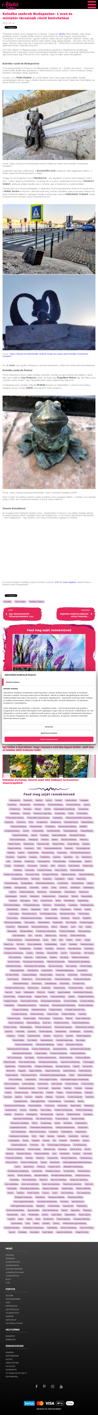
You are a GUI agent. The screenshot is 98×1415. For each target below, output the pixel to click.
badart (88, 861)
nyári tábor (56, 1215)
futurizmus (36, 983)
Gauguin (88, 1092)
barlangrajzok (47, 1114)
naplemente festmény (19, 1136)
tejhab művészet (61, 1023)
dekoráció (34, 896)
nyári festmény (86, 1228)
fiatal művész (85, 1071)
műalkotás (15, 813)
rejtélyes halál (25, 1066)
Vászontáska (44, 922)
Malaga (49, 1097)
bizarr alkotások (83, 1018)
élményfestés (36, 826)
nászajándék (55, 892)
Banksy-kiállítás (83, 1188)
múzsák (86, 844)
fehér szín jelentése (50, 1184)
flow (42, 1136)
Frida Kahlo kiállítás (15, 818)
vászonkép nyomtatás (29, 1188)
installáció (54, 1162)
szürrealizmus (19, 935)
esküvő (13, 892)
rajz (8, 861)
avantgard (59, 879)
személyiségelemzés (65, 970)
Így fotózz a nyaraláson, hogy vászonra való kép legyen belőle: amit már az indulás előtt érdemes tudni (48, 748)
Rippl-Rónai (76, 1106)
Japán (29, 1219)
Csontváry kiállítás (14, 1158)
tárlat (17, 1167)
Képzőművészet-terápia (31, 918)
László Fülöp (9, 997)
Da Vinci (20, 944)
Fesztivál (10, 927)
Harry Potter (11, 1162)
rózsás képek (40, 1053)
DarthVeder (69, 901)
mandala (89, 1097)
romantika (9, 1005)
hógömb (35, 1140)
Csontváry (29, 848)
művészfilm (52, 953)
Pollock (50, 1092)
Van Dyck (64, 957)
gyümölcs (68, 857)
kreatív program (75, 1097)
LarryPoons (63, 883)
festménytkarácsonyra (80, 853)
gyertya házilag (55, 966)
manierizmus (59, 988)
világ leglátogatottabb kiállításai (77, 1162)
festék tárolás (72, 1084)
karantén (46, 988)
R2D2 (58, 901)
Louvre (46, 1193)
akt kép (85, 1136)
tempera (10, 1036)
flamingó (87, 1210)
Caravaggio (88, 1062)
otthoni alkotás (68, 1014)
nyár (73, 927)
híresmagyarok (83, 848)
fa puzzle (60, 1097)
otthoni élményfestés (65, 1127)
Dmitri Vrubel (14, 844)
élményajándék (17, 970)
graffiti (69, 1036)
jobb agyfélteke (38, 1101)
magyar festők (25, 997)
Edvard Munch (66, 1058)
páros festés (75, 1149)
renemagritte (43, 861)
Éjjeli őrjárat (84, 1215)
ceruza (23, 1110)
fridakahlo (45, 857)
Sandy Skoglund (83, 1036)
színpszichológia (33, 940)
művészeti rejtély (77, 835)
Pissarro (41, 1167)
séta (31, 822)
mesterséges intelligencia (59, 1145)
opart (70, 879)
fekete (69, 940)
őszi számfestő (83, 1193)
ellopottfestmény (20, 835)
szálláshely (52, 1228)
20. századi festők (44, 1119)
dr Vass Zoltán (12, 975)
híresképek (19, 866)
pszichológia (11, 896)
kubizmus (47, 879)
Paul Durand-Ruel (29, 1075)
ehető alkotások (84, 1075)
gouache (31, 1031)
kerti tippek (71, 922)
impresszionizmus (18, 826)
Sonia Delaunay (77, 870)
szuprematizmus (58, 997)
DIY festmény (15, 957)
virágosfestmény (12, 831)
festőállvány (25, 949)
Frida (71, 813)
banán (43, 1162)
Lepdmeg (73, 905)
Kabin (88, 927)
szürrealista (74, 866)
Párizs (10, 1193)
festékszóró (75, 1031)
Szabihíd (86, 918)
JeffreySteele (77, 883)
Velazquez (33, 840)
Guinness (65, 918)
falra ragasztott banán (23, 1202)
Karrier (10, 1316)
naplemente (81, 1132)
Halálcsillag (83, 901)
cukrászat (44, 1005)
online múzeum (37, 1014)
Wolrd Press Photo (37, 1132)
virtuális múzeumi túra (75, 1010)
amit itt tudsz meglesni (65, 582)
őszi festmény (67, 1193)
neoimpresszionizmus (48, 1062)
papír (21, 1219)
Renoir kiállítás (24, 1175)
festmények (39, 805)
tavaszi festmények (23, 1045)
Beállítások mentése (49, 733)
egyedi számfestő (64, 1232)
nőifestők (30, 870)
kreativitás (60, 813)
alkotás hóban (46, 975)
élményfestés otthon (84, 1027)
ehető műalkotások (81, 1023)
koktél (64, 1210)
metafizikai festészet (83, 992)
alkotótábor (70, 1215)
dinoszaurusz (86, 1158)
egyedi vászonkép (50, 1188)
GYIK (8, 1283)
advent (46, 1140)
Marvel (75, 896)
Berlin (87, 1149)
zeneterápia (12, 918)
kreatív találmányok (41, 1049)
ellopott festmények (63, 1110)
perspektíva (42, 822)
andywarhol (33, 853)
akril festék (57, 1084)
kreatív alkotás (87, 1001)
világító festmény (85, 997)
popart (21, 853)
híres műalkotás (34, 944)
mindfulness (70, 892)
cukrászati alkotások (45, 1045)
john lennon (41, 957)
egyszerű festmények (70, 1062)
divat (60, 1045)
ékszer (56, 1223)
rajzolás (82, 1014)
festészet (28, 800)
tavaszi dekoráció (69, 1158)
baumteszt (86, 857)
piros (46, 940)
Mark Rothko (18, 1040)
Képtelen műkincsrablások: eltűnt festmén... (74, 615)
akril (38, 1219)
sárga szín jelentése (78, 1180)
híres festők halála (27, 1062)
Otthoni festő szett (16, 1373)
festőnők (18, 870)
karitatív (10, 857)
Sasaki (51, 992)
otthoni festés (14, 1018)
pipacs (86, 1140)
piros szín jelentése (30, 1184)
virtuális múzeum (19, 1014)
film (35, 901)
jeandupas (75, 888)
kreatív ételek (10, 1027)
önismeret (83, 892)
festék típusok (45, 1031)
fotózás (78, 1088)
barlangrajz (32, 1114)
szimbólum (64, 1154)
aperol (12, 1232)
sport (55, 1193)
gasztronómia (64, 992)
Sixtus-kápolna (63, 1219)
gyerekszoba (33, 1210)
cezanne (33, 857)
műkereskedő (11, 1075)
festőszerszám (87, 944)
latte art (46, 1023)
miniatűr (40, 1158)
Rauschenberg (33, 1023)
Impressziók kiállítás (67, 826)
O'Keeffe (34, 1145)
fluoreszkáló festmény (50, 1001)
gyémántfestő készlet (22, 1053)
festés (49, 800)
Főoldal (10, 1255)
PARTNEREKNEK (13, 1299)
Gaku (72, 1075)
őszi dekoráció (75, 949)
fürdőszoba (33, 1215)
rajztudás (34, 888)
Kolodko (7, 602)
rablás (36, 1223)
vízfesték (20, 1031)
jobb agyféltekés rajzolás (22, 1206)
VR (54, 1140)
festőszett (82, 1127)
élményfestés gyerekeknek (74, 1223)
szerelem (62, 1149)
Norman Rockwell (69, 840)
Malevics (84, 840)
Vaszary (9, 1154)
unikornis (9, 822)
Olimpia (20, 1193)
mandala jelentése (82, 1219)
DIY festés (89, 953)
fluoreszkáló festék (29, 1001)
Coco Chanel (13, 979)
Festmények (12, 1376)
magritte (22, 857)
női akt (38, 935)
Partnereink (12, 1356)
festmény (12, 805)
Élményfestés (13, 1262)
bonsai (8, 1114)
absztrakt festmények (23, 1119)
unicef (63, 953)
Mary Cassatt (61, 870)
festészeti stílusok (82, 979)
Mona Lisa (8, 944)
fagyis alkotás (35, 1071)
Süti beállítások (14, 1323)
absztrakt (81, 879)
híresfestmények (55, 805)
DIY (39, 848)
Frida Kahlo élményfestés (38, 818)
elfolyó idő (87, 866)
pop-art (9, 992)
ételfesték (72, 975)
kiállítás (11, 853)
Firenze (29, 1097)
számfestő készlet (27, 1088)
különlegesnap (87, 905)
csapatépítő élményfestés (41, 1127)
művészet (21, 822)
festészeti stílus (76, 988)
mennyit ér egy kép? (42, 813)
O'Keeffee (58, 1018)
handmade (57, 922)
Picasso (45, 840)
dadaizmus (28, 992)
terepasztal (52, 1158)
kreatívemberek (73, 805)
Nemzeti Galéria (24, 1154)
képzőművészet (71, 822)
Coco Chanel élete (43, 979)
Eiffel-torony (33, 1193)
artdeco (63, 888)
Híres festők (12, 1363)
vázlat (45, 888)
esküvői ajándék (27, 892)
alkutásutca (33, 970)
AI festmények (80, 1145)
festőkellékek (51, 944)
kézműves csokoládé (19, 1123)
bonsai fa (19, 1114)
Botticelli (11, 1071)
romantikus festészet (27, 1005)
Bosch (80, 1101)
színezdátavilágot (12, 905)
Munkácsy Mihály (75, 1197)
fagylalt (22, 1071)
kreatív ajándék (86, 1005)
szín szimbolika (11, 1184)
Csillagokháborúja (31, 905)
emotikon (68, 1123)
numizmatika (53, 1206)
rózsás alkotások (78, 1053)
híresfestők (25, 805)
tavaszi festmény (73, 1092)
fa (77, 857)
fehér (78, 940)
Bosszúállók (87, 896)
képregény (25, 901)
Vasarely (69, 848)
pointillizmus (50, 983)
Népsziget (12, 931)
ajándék (61, 1136)
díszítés (67, 1088)
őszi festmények (19, 1132)
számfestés (10, 1088)
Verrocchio (87, 1066)
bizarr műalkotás (16, 1023)
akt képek (29, 1058)
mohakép (22, 1232)
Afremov (27, 809)
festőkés (73, 944)
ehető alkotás (28, 1084)
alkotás (62, 34)
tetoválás (89, 949)
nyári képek (48, 1232)
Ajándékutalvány (15, 1272)
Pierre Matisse (15, 1079)
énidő (54, 909)
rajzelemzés (47, 970)
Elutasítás (49, 727)
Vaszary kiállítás (42, 1154)
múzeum (7, 1097)
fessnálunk (83, 809)
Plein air (41, 992)
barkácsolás (13, 1215)
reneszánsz (69, 1101)
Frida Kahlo (82, 813)
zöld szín (89, 1184)
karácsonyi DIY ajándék (35, 966)
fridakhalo (50, 826)
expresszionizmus (62, 979)
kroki (54, 888)
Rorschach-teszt (29, 914)
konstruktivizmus (21, 983)
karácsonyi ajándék (63, 1027)
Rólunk (9, 1295)
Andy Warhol (73, 844)
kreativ (59, 800)
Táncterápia (84, 914)
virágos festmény (20, 1010)
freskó (21, 1036)
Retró (54, 927)
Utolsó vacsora (21, 1092)
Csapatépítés (12, 1276)
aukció (76, 1066)
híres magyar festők (48, 1079)
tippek (90, 883)
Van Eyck (35, 879)
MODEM (83, 826)
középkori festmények (73, 1167)
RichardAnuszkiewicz (45, 883)
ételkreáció (43, 1084)
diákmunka (82, 1206)
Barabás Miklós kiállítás (62, 1175)
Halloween (40, 1197)
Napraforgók (9, 1062)
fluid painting (84, 931)
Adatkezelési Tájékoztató (12, 1311)
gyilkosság (10, 1066)
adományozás (48, 853)
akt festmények (14, 1058)
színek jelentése (15, 940)
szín (54, 1154)
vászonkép (12, 1188)
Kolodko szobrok (37, 602)
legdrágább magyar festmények (74, 1079)
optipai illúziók (73, 1114)
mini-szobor (20, 602)
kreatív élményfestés (47, 1058)
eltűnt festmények (84, 1110)
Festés (9, 1359)
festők (47, 809)
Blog (8, 1279)
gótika (71, 997)
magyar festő (41, 997)
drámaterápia (51, 918)
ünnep (25, 1140)
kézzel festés (13, 962)
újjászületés (12, 909)
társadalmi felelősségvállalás (52, 1075)
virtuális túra (78, 983)
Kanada (29, 1158)
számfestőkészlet (19, 1145)
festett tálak (85, 966)
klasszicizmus (84, 1171)
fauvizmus (64, 983)
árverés (26, 813)
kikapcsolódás (26, 931)
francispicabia (59, 861)
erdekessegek (75, 861)
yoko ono (28, 957)
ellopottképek (87, 831)
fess (46, 909)
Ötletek (78, 909)
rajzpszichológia (29, 975)
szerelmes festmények (47, 1202)
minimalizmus (46, 1040)
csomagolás (14, 1140)
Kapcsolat (11, 1320)
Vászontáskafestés (40, 927)
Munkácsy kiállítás (56, 1197)
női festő (87, 1154)
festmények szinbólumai (18, 1171)
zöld (54, 940)
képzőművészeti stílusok (18, 1049)
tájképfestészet (38, 1010)
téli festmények (29, 1180)
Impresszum (11, 1306)
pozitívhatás (71, 800)
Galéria (10, 1352)
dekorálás (56, 1088)
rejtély (30, 953)
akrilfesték (37, 1171)
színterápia (14, 914)
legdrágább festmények (64, 809)
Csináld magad (86, 922)
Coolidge (44, 835)
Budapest (10, 1336)
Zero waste (29, 922)
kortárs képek (34, 1149)
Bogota (39, 1097)
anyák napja (67, 1188)
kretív (26, 831)
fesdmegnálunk (70, 831)
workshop (14, 1180)
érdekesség (46, 1123)
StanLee (13, 901)
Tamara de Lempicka (13, 874)
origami (11, 1219)
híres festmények (17, 840)
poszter (44, 866)
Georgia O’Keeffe (50, 874)
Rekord (76, 918)
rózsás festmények (59, 1053)
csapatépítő (31, 1079)
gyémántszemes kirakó (80, 1049)
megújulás (35, 909)
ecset (63, 944)
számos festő (54, 1167)
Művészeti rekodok (13, 922)
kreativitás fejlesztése (46, 931)
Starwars (47, 905)
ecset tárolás (87, 1084)
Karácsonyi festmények (33, 962)
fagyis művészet (53, 1071)
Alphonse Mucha (68, 874)
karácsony (62, 853)
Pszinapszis (65, 909)
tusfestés (88, 1031)
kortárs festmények (16, 1149)
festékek (38, 949)
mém (18, 992)
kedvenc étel (37, 1092)
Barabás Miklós (41, 1175)
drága (7, 866)
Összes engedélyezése (49, 739)
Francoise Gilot (32, 874)
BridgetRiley (26, 883)
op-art (89, 988)
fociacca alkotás (83, 1058)
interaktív (75, 1140)
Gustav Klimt (58, 844)
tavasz (24, 909)
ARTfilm (40, 953)
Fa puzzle (10, 1366)
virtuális (63, 1140)
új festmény (69, 1171)
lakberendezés (49, 896)
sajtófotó (53, 1132)
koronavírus (33, 988)
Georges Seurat (63, 1066)
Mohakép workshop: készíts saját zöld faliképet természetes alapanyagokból (40, 781)
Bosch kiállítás (35, 1106)
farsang (88, 1088)
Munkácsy (89, 1106)
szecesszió (32, 866)
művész (62, 866)
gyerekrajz (28, 1167)
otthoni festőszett (43, 1027)
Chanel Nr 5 (27, 979)
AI (43, 1145)
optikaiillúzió (87, 822)
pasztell (8, 1031)
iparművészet (78, 1202)
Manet (54, 840)
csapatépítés (81, 1123)
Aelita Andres (69, 1071)
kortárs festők (78, 1119)
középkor (40, 1206)
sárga (87, 940)
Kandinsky (62, 1106)
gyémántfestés (60, 1049)
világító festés (82, 1232)
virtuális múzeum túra (15, 988)
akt (30, 935)
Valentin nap (49, 1149)
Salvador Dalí (43, 844)
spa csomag (71, 966)
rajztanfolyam (55, 1101)
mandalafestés (20, 1101)
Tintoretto (49, 1106)
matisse (56, 857)
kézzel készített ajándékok (63, 1005)
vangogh (84, 800)
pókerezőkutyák (59, 835)
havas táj (60, 975)
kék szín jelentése (58, 1180)
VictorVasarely (11, 883)
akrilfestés (48, 1219)
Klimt (35, 1123)
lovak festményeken (15, 1210)
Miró (34, 1136)
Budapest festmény (23, 1197)
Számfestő (11, 1370)
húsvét (23, 896)
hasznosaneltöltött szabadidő (78, 818)
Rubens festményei (80, 957)
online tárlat (52, 1014)
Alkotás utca (51, 935)
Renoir (11, 1175)
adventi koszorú (82, 1175)
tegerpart (75, 1210)
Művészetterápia (67, 914)
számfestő (73, 1136)
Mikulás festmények (55, 962)
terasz (45, 1215)
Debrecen (11, 1339)
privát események (68, 1228)
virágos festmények (43, 1066)
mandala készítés (12, 1228)
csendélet (88, 1114)
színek (87, 909)
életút (34, 835)
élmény (51, 1136)
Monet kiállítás (14, 848)
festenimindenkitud (53, 848)
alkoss (86, 805)
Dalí (52, 866)
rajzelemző (82, 970)
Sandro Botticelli (78, 935)
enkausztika (61, 1031)
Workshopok (12, 1265)
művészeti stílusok (74, 1045)
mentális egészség (64, 1040)
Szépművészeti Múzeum (15, 1106)
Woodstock (23, 927)
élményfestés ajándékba (79, 962)
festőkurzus (15, 809)
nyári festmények (50, 1210)
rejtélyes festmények (13, 953)
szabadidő (57, 818)
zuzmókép (34, 1232)
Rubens (53, 957)
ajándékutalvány (14, 966)
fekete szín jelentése (72, 1184)
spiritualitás (17, 1223)
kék (61, 940)
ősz (80, 927)
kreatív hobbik (70, 1001)
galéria (18, 1097)
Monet (38, 809)
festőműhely (38, 831)
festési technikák (67, 931)
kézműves (42, 892)
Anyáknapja (60, 905)
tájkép (59, 1092)
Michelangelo (26, 1027)
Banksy (47, 1036)
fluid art (43, 1180)
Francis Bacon (62, 1119)
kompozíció (55, 822)
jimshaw (17, 861)
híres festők (44, 1018)
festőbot (49, 949)
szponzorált (68, 1206)
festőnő (76, 1154)
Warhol (69, 1018)
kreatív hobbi (29, 1018)
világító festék (10, 1001)
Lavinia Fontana (44, 870)
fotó (27, 1223)
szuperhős (63, 896)
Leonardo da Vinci (20, 879)
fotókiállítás (67, 1132)
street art (58, 1036)
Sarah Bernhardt (86, 874)
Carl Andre (32, 1040)
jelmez (8, 1092)
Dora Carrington (12, 1084)
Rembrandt (28, 844)
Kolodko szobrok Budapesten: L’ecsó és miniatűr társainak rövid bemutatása (37, 16)
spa (23, 1215)
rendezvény (76, 953)
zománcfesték (34, 1036)
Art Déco (60, 949)
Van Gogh (80, 1040)
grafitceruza (11, 1110)
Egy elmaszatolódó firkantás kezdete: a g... (22, 615)
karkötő (46, 1223)
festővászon (86, 975)
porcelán (64, 1202)
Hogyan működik (14, 1269)
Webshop (10, 1258)
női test (63, 935)
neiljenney (29, 861)
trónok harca (46, 901)
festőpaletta (10, 949)
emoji (57, 1123)
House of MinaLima (29, 1162)
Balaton (64, 927)
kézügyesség (20, 888)
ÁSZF (8, 1302)
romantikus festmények (33, 1228)
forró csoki (43, 1088)
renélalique (88, 888)
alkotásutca (15, 800)
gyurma (60, 1114)
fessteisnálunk (53, 831)
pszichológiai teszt (48, 914)
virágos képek (55, 1010)
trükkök (7, 888)
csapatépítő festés (18, 1127)
